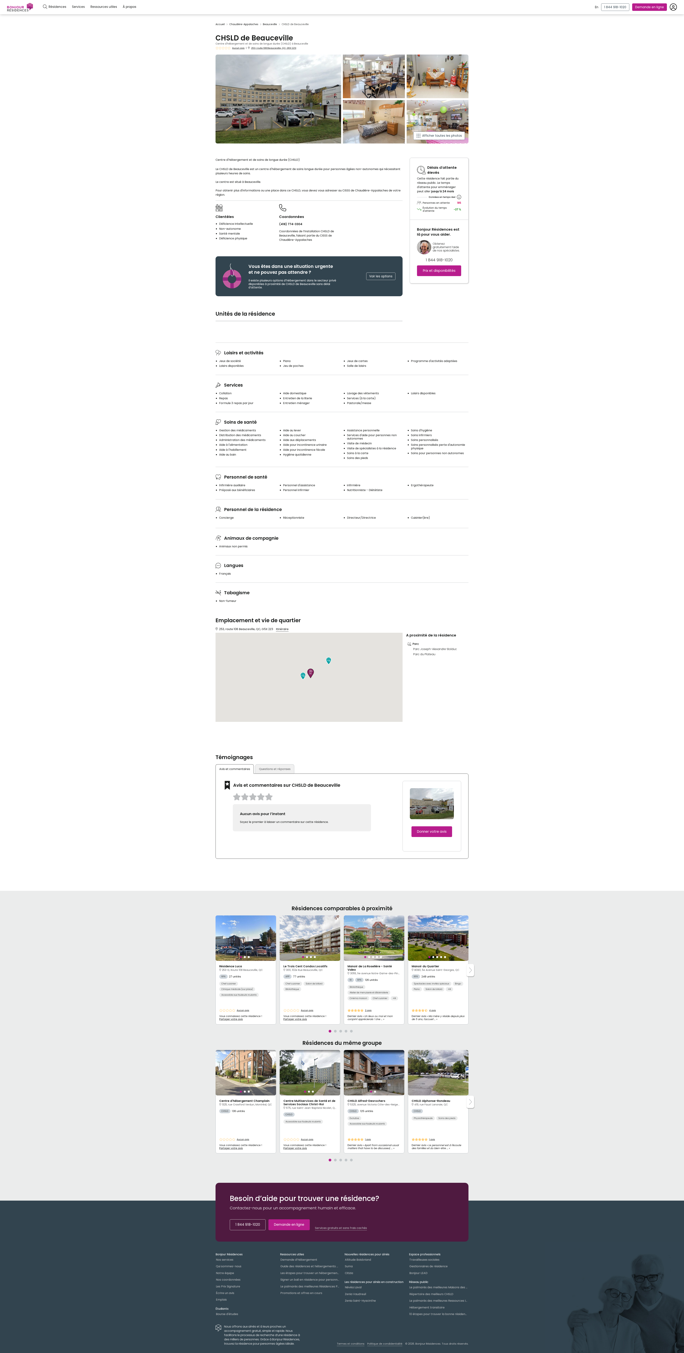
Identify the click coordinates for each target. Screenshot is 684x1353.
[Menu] (20, 7)
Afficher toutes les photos (442, 135)
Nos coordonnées (228, 1280)
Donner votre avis (432, 831)
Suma (349, 1266)
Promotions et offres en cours (301, 1293)
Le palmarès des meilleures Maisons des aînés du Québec (438, 1287)
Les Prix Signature (228, 1286)
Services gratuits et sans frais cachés (341, 1228)
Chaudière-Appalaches (243, 24)
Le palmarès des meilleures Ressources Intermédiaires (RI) (438, 1301)
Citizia (349, 1273)
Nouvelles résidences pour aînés (366, 1254)
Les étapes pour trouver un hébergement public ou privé (310, 1273)
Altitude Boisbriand (358, 1260)
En (596, 7)
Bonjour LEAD (418, 1273)
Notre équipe (225, 1273)
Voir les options (380, 276)
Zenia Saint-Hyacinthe (360, 1301)
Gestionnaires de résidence (428, 1266)
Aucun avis (238, 48)
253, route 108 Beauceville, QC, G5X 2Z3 (273, 48)
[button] (328, 661)
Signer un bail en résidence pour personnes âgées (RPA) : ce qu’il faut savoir (310, 1280)
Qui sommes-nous (228, 1266)
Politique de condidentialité (384, 1344)
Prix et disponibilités (439, 270)
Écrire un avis (225, 1293)
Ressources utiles (103, 7)
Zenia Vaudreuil (355, 1294)
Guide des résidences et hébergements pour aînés (310, 1266)
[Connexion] (673, 7)
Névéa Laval (353, 1287)
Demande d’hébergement (298, 1260)
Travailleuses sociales (424, 1260)
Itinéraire (282, 629)
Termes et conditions (350, 1344)
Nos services (224, 1260)
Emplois (221, 1300)
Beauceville (270, 24)
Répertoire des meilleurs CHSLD (431, 1294)
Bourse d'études (227, 1314)
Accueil (220, 24)
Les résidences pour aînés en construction (373, 1282)
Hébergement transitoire (427, 1307)
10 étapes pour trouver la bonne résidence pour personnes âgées (438, 1314)
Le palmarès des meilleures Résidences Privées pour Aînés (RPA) (310, 1286)
